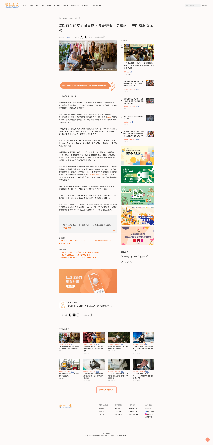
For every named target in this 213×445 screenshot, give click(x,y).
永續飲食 (132, 139)
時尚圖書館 (125, 257)
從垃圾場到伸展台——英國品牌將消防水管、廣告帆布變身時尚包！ (93, 349)
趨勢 (131, 72)
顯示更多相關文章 (106, 389)
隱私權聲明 (106, 434)
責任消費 (125, 122)
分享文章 (76, 37)
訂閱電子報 (148, 417)
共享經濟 (144, 257)
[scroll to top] (208, 440)
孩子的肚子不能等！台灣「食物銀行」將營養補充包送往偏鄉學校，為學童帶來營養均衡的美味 (133, 134)
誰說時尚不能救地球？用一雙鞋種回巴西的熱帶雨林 (118, 348)
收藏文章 (98, 37)
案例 (68, 37)
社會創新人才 (132, 411)
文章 (64, 18)
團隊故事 (102, 409)
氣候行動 (77, 18)
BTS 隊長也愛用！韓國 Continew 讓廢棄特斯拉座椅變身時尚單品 (143, 376)
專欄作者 (102, 411)
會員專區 (205, 5)
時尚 (123, 261)
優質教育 (126, 72)
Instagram (150, 414)
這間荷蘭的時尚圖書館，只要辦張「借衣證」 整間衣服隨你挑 (69, 348)
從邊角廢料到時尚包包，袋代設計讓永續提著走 (69, 375)
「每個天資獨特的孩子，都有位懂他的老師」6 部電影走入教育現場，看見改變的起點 (139, 65)
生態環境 (70, 18)
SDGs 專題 (118, 411)
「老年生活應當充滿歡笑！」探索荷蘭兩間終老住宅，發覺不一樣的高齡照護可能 (133, 83)
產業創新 (132, 89)
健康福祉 (125, 89)
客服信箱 (148, 409)
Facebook (150, 411)
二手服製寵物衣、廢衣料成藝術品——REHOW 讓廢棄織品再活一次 (143, 349)
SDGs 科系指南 (133, 414)
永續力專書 (118, 414)
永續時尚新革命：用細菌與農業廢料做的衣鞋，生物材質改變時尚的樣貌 (93, 376)
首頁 (60, 18)
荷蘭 (129, 261)
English (101, 414)
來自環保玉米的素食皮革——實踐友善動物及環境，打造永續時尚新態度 (118, 376)
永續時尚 (135, 257)
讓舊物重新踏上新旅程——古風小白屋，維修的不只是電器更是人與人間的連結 (133, 101)
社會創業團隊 (132, 409)
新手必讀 (117, 409)
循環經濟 (132, 107)
